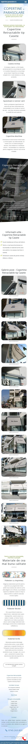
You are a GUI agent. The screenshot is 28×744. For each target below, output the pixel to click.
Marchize (14, 695)
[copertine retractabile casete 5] (14, 453)
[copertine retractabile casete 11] (14, 339)
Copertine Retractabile (14, 675)
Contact (13, 717)
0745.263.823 (15, 730)
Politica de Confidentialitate (9, 736)
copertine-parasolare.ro (8, 2)
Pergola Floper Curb (14, 707)
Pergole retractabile (14, 699)
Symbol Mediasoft (14, 737)
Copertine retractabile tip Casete (14, 679)
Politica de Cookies (20, 736)
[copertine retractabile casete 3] (14, 408)
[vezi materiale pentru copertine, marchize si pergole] (14, 577)
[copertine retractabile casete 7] (14, 499)
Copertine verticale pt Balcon (14, 681)
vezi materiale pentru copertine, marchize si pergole (14, 665)
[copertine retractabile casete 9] (14, 544)
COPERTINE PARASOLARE (14, 10)
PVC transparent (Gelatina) (14, 687)
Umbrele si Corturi (14, 691)
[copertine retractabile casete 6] (14, 476)
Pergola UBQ (14, 709)
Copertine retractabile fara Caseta (14, 677)
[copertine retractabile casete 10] (14, 317)
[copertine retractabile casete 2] (14, 385)
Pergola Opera (14, 705)
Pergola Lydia (14, 701)
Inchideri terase (14, 685)
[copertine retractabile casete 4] (14, 430)
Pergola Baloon (14, 711)
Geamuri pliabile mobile (14, 689)
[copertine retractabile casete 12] (14, 362)
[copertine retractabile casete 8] (14, 521)
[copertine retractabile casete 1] (14, 294)
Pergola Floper (14, 703)
